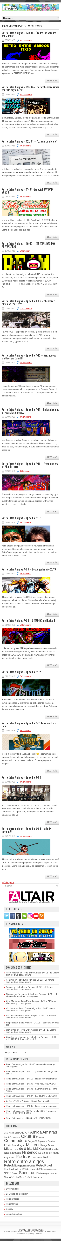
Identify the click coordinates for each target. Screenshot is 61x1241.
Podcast (24, 1156)
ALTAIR (24, 1132)
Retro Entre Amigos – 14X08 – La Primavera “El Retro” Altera (31, 1090)
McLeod (33, 1144)
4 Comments (25, 197)
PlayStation (9, 1157)
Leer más (52, 80)
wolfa (13, 1176)
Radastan (37, 1157)
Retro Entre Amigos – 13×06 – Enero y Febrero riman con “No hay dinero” (30, 88)
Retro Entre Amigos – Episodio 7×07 (21, 518)
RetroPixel (44, 1165)
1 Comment (25, 251)
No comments (26, 40)
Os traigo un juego (48, 1152)
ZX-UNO (23, 1176)
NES (7, 1152)
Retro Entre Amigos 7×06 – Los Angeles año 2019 (29, 569)
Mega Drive (47, 1145)
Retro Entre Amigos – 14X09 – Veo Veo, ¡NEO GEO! (31, 1084)
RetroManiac (12, 1204)
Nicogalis (15, 1152)
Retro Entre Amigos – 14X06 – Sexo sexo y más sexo (32, 1024)
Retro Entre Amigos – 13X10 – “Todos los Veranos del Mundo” (29, 34)
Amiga (36, 1132)
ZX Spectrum (35, 1177)
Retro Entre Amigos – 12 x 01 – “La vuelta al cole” (29, 141)
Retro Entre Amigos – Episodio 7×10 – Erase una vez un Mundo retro (30, 465)
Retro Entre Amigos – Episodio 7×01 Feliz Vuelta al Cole (29, 724)
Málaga (46, 1148)
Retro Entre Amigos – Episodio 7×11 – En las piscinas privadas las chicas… (30, 410)
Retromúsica (29, 1166)
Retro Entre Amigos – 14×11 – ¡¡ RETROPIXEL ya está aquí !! (32, 1038)
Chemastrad (14, 1137)
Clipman (40, 1137)
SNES (7, 1173)
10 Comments (26, 308)
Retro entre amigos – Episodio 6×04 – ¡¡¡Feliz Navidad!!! (26, 830)
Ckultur (28, 1136)
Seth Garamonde (50, 1169)
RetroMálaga (13, 1165)
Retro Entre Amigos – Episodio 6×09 (21, 777)
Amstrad (49, 1132)
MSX (37, 1148)
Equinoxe (42, 1141)
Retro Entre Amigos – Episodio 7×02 (21, 672)
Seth (40, 1169)
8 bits (6, 1133)
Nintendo (29, 1152)
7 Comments (25, 574)
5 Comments (25, 625)
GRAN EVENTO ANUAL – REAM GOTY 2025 (27, 1101)
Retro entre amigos (24, 1161)
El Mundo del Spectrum (17, 1194)
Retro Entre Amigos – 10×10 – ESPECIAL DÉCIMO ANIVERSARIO (28, 245)
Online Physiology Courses (31, 1234)
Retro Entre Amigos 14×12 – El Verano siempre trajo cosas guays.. (32, 973)
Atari (6, 1137)
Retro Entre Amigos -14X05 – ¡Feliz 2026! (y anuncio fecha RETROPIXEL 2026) (31, 1112)
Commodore (15, 1140)
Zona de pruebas (14, 1214)
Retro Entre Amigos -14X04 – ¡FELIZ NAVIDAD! (28, 1118)
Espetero (51, 1141)
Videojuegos (43, 1173)
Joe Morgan (18, 1145)
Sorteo (15, 1173)
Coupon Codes (50, 1232)
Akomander (14, 1133)
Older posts (8, 882)
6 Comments (25, 146)
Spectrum (28, 1172)
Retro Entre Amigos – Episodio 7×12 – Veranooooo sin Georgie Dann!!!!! (29, 356)
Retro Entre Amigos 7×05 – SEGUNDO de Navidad (28, 620)
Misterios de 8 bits (18, 1148)
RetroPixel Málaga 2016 (15, 1169)
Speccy (9, 1209)
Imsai (7, 1145)
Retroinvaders (12, 1199)
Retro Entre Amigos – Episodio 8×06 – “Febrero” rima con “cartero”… (28, 302)
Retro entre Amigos (36, 1230)
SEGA (32, 1169)
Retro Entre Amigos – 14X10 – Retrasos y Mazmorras (31, 1079)
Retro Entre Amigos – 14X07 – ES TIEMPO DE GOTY (31, 1096)
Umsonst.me (38, 1232)
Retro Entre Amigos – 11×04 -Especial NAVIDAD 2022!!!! (27, 190)
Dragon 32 (32, 1141)
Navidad (55, 1149)
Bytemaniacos (13, 1189)
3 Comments (25, 417)
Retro (47, 1157)
